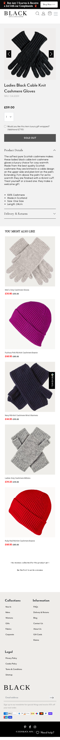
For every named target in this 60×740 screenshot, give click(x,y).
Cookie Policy (11, 663)
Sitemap (9, 674)
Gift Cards (37, 634)
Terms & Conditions (14, 669)
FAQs (35, 606)
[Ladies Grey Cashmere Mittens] (30, 450)
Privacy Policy (11, 658)
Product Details (13, 150)
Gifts (8, 623)
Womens (9, 618)
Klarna (36, 640)
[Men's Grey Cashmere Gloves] (30, 261)
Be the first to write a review (30, 570)
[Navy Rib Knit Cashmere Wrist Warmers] (30, 387)
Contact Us (38, 623)
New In (8, 606)
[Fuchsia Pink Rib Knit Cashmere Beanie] (30, 324)
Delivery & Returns (16, 213)
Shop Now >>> (49, 4)
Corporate (10, 634)
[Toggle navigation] (55, 13)
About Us (37, 629)
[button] (37, 13)
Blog (35, 618)
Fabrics (8, 629)
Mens (8, 612)
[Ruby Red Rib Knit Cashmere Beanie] (30, 512)
